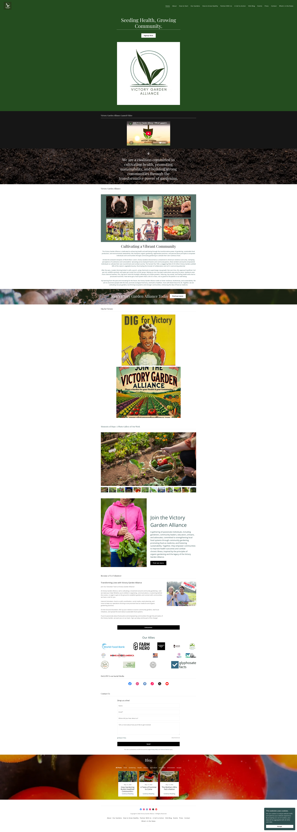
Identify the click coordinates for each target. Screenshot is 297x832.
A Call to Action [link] (240, 6)
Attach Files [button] (122, 738)
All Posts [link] (119, 768)
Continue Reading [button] (127, 794)
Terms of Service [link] (165, 749)
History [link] (145, 768)
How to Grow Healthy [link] (210, 6)
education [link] (162, 768)
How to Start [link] (183, 6)
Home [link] (168, 6)
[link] (7, 5)
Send (148, 744)
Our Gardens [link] (195, 6)
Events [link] (259, 6)
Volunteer (148, 627)
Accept (279, 826)
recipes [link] (179, 768)
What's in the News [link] (286, 6)
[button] (118, 738)
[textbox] (148, 705)
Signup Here (148, 35)
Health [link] (139, 768)
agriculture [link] (153, 768)
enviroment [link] (171, 768)
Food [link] (125, 768)
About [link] (174, 6)
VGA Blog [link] (251, 6)
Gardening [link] (132, 768)
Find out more (177, 296)
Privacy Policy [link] (154, 749)
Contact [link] (274, 6)
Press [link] (267, 6)
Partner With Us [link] (226, 6)
